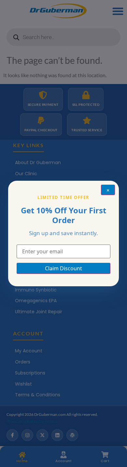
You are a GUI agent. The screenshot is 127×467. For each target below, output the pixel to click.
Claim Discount (63, 268)
